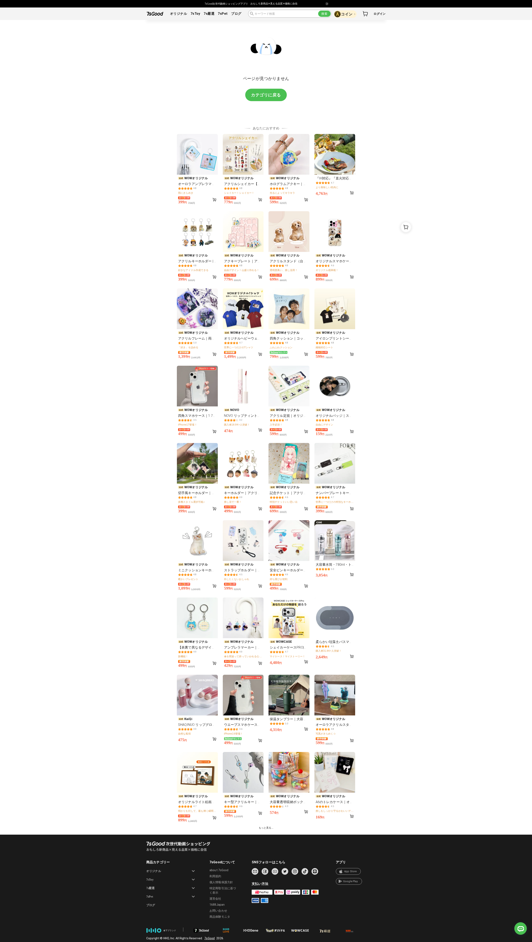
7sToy (195, 14)
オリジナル (178, 14)
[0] (365, 13)
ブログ (236, 14)
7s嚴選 (209, 14)
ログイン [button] (379, 13)
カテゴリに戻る (266, 94)
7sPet (223, 14)
